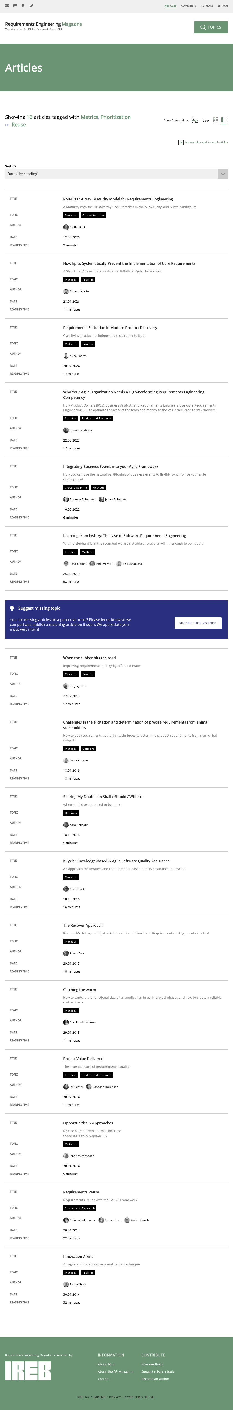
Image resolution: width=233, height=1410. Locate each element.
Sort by (10, 166)
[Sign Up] (7, 6)
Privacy (115, 1397)
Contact (103, 1379)
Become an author (155, 1379)
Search (223, 5)
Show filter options (176, 120)
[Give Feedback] (15, 6)
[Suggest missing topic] (23, 6)
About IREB (106, 1364)
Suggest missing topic (198, 623)
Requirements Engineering (43, 26)
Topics (214, 27)
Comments (188, 5)
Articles (170, 5)
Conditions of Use (139, 1397)
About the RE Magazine (115, 1371)
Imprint (99, 1397)
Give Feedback (152, 1364)
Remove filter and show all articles (206, 142)
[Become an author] (31, 6)
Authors (207, 5)
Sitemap (83, 1397)
